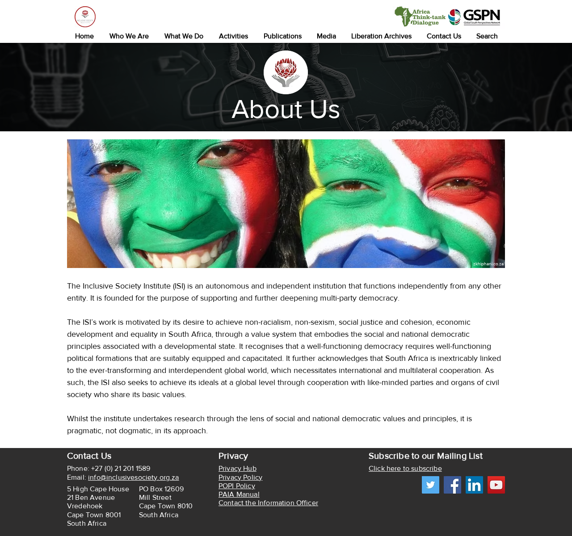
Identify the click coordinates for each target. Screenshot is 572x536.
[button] (128, 36)
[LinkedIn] (474, 485)
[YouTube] (496, 485)
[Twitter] (430, 485)
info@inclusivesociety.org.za (133, 477)
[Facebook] (452, 485)
